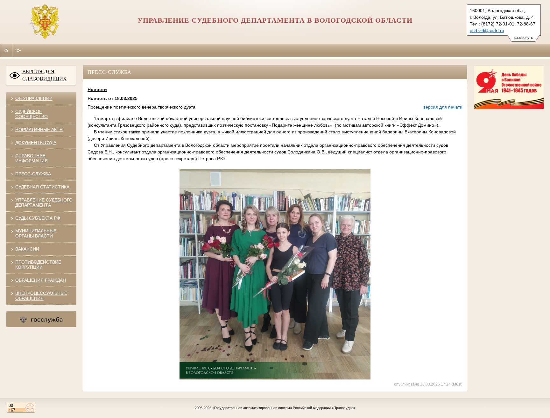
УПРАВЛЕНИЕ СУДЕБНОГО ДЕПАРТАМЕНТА (44, 202)
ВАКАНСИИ (27, 249)
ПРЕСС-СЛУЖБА (33, 173)
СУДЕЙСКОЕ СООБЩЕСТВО (31, 114)
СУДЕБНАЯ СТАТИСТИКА (42, 186)
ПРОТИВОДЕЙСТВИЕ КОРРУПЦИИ (38, 264)
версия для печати (442, 107)
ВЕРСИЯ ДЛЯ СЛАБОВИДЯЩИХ (44, 75)
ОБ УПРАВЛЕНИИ (34, 98)
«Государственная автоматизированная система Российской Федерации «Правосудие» (283, 408)
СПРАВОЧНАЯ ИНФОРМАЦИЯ (31, 158)
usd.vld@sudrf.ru (487, 30)
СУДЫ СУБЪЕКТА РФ (37, 218)
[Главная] (6, 50)
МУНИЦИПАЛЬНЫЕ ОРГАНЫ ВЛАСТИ (35, 233)
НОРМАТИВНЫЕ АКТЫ (39, 129)
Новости (97, 89)
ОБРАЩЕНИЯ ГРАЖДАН (40, 280)
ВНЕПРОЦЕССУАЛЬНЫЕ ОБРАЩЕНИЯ (41, 296)
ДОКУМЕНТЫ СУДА (35, 142)
